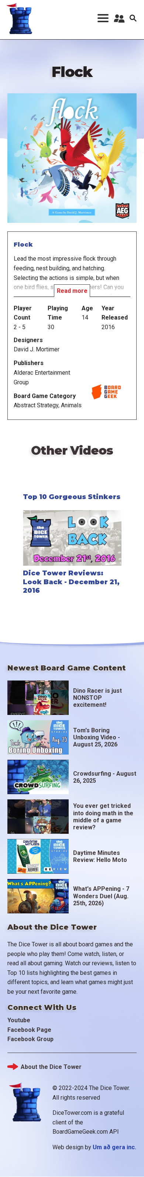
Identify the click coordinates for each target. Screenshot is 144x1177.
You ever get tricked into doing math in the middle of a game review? (103, 816)
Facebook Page (29, 1029)
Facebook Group (30, 1039)
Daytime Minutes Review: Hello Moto (100, 856)
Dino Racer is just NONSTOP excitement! (97, 697)
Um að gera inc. (114, 1147)
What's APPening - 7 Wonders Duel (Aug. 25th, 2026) (101, 895)
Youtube (18, 1020)
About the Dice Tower (51, 1066)
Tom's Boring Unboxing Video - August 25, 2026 (96, 737)
